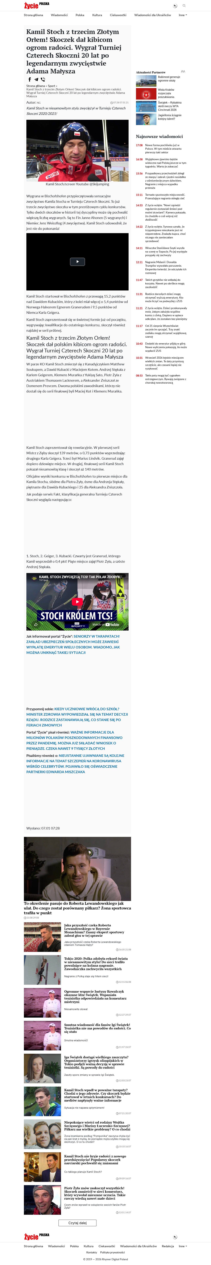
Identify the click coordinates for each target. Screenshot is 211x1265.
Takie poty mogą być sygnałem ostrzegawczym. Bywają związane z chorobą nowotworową (165, 379)
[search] (184, 6)
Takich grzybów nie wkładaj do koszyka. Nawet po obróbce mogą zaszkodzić (164, 283)
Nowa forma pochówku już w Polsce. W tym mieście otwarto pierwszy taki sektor (163, 149)
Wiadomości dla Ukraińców (152, 15)
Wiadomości (59, 15)
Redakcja (168, 1246)
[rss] (175, 6)
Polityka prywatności (112, 1252)
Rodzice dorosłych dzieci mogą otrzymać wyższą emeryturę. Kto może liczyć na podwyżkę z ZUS (164, 298)
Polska (80, 15)
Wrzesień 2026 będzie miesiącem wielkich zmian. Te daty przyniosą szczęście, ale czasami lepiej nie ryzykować (164, 363)
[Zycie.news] (36, 5)
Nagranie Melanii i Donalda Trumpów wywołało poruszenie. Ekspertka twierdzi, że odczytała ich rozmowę (165, 267)
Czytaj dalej (77, 1223)
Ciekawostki (118, 15)
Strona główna (33, 15)
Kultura (97, 15)
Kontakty (91, 1252)
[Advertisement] (77, 419)
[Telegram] (36, 79)
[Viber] (43, 79)
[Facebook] (29, 79)
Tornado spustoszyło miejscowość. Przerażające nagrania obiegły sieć (165, 197)
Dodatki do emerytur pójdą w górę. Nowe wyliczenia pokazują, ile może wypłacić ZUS (166, 347)
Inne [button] (182, 15)
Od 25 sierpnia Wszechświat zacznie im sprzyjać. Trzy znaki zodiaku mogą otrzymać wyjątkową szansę (165, 331)
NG (39, 103)
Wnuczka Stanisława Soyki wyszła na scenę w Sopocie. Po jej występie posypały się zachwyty (166, 252)
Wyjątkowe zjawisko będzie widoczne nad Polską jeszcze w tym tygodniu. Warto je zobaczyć (165, 163)
